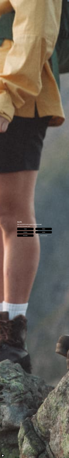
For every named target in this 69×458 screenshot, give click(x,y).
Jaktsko (43, 232)
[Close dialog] (68, 0)
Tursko (25, 228)
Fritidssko (25, 232)
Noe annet (25, 235)
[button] (2, 455)
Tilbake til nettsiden (43, 235)
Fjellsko (43, 228)
